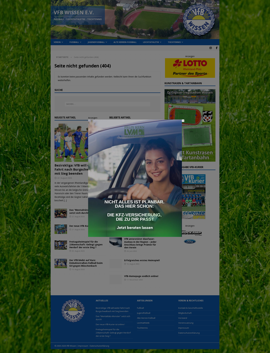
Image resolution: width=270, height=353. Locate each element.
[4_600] (135, 235)
